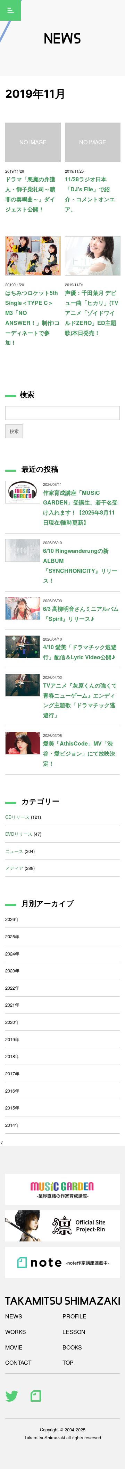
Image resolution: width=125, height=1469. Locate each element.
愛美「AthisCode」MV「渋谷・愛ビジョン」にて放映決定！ (79, 753)
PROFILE (74, 1316)
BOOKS (72, 1347)
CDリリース (17, 817)
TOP (68, 1362)
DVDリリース (18, 833)
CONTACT (18, 1362)
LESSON (73, 1332)
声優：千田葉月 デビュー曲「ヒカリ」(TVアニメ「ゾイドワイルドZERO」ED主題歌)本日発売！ (91, 312)
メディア (14, 868)
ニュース (14, 851)
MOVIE (14, 1347)
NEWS (13, 1316)
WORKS (15, 1332)
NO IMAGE (33, 142)
